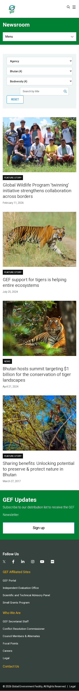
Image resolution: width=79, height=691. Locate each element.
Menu (9, 36)
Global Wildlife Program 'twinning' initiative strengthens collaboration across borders (37, 191)
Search (68, 7)
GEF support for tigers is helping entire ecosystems (34, 283)
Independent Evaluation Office (21, 588)
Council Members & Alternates (21, 636)
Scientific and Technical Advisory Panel (26, 595)
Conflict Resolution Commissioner (24, 629)
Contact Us (11, 666)
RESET (15, 99)
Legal (6, 658)
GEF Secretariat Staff (15, 621)
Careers (7, 651)
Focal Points (10, 643)
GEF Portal (9, 581)
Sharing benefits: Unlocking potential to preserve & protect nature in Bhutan (38, 469)
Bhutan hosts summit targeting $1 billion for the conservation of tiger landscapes (37, 374)
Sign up (39, 528)
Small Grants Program (16, 603)
